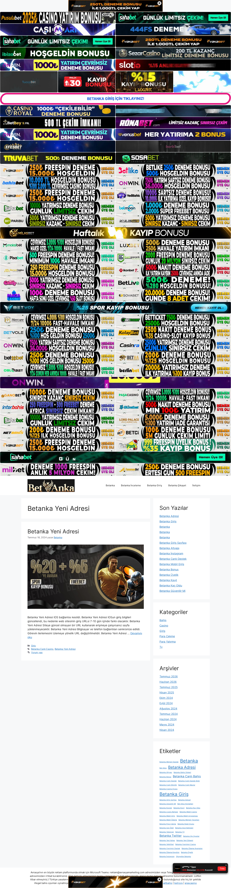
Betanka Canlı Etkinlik (168, 785)
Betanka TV (179, 832)
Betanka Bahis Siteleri (182, 772)
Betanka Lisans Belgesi (169, 812)
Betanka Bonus (169, 569)
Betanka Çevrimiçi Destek (170, 848)
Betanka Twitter (171, 836)
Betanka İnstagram (171, 553)
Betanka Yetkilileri (167, 844)
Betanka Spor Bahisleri (184, 828)
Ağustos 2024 (168, 708)
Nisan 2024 (167, 730)
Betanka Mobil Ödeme (168, 820)
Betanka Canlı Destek (173, 558)
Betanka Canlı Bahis (187, 776)
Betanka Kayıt (168, 580)
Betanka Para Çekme (168, 824)
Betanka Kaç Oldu (171, 585)
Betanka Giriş (154, 485)
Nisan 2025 (167, 692)
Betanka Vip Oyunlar (191, 836)
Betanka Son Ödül (167, 828)
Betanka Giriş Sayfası (173, 542)
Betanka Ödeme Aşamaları (192, 848)
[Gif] (115, 232)
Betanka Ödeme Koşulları (169, 852)
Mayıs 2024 (167, 724)
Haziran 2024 (168, 719)
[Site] (57, 170)
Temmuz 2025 (169, 687)
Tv (161, 647)
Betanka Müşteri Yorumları (189, 820)
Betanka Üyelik (169, 574)
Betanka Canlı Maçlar (186, 785)
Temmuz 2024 (169, 713)
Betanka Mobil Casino (188, 812)
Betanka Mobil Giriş (172, 564)
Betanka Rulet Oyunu (186, 824)
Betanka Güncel (184, 800)
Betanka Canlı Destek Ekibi (189, 781)
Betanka (110, 485)
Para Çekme (167, 636)
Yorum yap (37, 652)
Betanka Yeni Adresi (53, 531)
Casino (164, 625)
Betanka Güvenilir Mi (172, 590)
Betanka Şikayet (177, 485)
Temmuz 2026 (169, 676)
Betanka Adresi (169, 516)
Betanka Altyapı (169, 548)
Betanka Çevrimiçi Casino (185, 844)
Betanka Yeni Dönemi (184, 840)
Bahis (163, 620)
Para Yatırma (168, 641)
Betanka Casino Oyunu (168, 789)
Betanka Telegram (167, 832)
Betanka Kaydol (166, 808)
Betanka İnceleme (131, 485)
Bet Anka (163, 768)
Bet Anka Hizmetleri (185, 804)
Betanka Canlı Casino (42, 649)
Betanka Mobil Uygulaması (187, 816)
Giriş (33, 645)
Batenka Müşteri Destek (169, 762)
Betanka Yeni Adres (167, 840)
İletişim (196, 485)
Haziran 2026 (168, 681)
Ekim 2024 (166, 697)
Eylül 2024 (166, 703)
